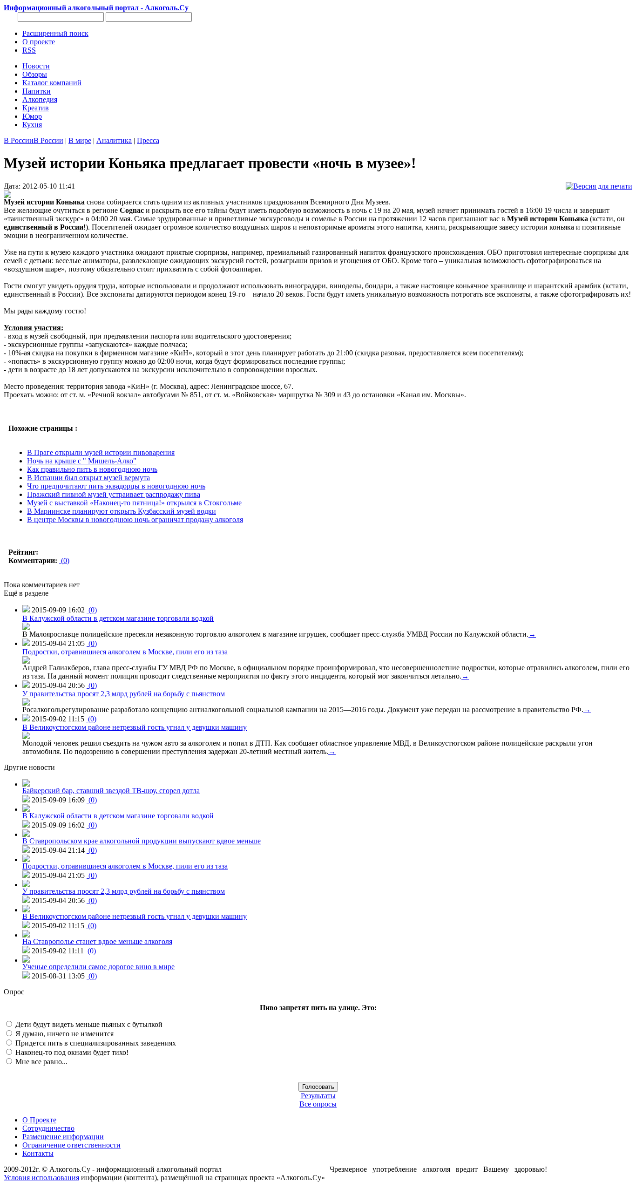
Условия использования (41, 1178)
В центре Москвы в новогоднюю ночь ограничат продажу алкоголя (135, 519)
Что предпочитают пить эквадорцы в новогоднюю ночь (116, 486)
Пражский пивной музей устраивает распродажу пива (113, 494)
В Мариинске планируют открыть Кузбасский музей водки (121, 511)
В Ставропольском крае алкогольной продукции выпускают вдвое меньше (141, 841)
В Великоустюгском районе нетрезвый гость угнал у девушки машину (134, 727)
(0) (64, 560)
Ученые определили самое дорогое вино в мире (98, 967)
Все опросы (318, 1104)
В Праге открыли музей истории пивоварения (101, 452)
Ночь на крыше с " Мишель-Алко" (81, 461)
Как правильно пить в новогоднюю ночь (92, 469)
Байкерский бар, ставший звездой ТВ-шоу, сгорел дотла (111, 791)
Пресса (148, 140)
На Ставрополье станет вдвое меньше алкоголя (97, 941)
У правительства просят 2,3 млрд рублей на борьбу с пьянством (123, 694)
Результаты (318, 1096)
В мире (79, 140)
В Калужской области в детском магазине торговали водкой (118, 618)
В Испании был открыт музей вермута (88, 478)
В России (19, 140)
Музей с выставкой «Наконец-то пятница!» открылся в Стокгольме (134, 503)
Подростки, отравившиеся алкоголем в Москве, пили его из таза (125, 652)
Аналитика (114, 140)
